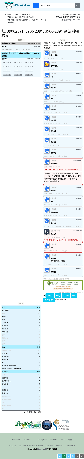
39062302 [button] (18, 62)
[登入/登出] (77, 456)
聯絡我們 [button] (59, 445)
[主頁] (60, 456)
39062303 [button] (29, 62)
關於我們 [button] (12, 445)
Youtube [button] (27, 439)
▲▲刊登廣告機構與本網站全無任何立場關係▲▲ (71, 292)
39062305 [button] (18, 66)
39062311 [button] (18, 75)
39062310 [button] (7, 75)
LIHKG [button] (62, 439)
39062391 (37, 47)
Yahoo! (66, 295)
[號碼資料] (64, 456)
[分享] (82, 456)
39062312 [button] (29, 75)
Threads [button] (53, 439)
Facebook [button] (16, 439)
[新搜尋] (36, 5)
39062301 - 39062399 (33, 59)
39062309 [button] (29, 71)
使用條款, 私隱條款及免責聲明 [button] (31, 445)
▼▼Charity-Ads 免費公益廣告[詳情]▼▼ (56, 279)
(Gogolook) (42, 449)
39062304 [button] (7, 66)
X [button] (34, 439)
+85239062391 (77, 160)
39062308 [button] (18, 71)
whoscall (76, 20)
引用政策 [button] (49, 445)
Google (50, 295)
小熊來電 (67, 20)
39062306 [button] (29, 66)
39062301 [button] (7, 62)
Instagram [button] (42, 439)
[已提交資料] (68, 456)
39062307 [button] (7, 71)
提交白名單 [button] (70, 445)
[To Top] (42, 434)
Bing (58, 295)
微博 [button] (70, 439)
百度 (74, 295)
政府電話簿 (49, 299)
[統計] (73, 456)
